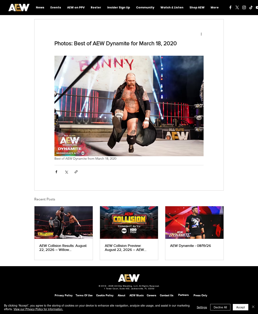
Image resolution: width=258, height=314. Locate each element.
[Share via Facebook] (56, 172)
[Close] (253, 307)
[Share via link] (76, 172)
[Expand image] (129, 106)
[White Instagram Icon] (244, 7)
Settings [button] (202, 307)
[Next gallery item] (199, 106)
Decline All (220, 307)
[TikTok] (251, 7)
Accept (240, 307)
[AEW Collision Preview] (129, 222)
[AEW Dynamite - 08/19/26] (194, 222)
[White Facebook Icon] (230, 7)
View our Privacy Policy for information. (38, 309)
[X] (237, 7)
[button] (145, 7)
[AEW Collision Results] (63, 222)
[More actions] (201, 33)
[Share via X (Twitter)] (66, 172)
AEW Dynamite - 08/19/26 (190, 246)
